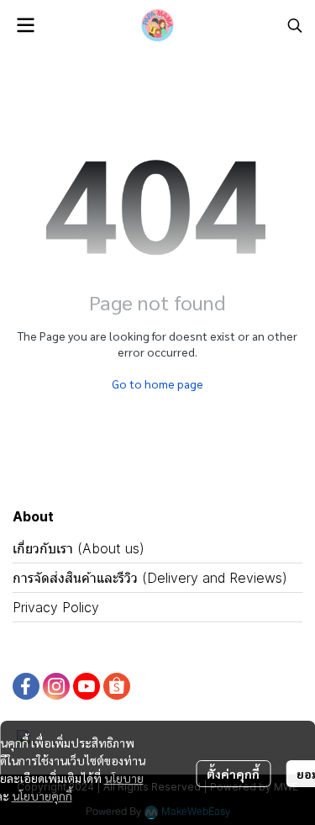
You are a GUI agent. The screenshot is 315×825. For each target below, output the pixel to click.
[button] (295, 25)
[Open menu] (25, 25)
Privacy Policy (56, 607)
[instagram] (56, 686)
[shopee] (116, 686)
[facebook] (26, 686)
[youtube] (86, 686)
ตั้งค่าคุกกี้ (233, 773)
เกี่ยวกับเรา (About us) (78, 548)
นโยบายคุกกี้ (42, 795)
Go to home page (157, 383)
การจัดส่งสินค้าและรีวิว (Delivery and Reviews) (150, 577)
